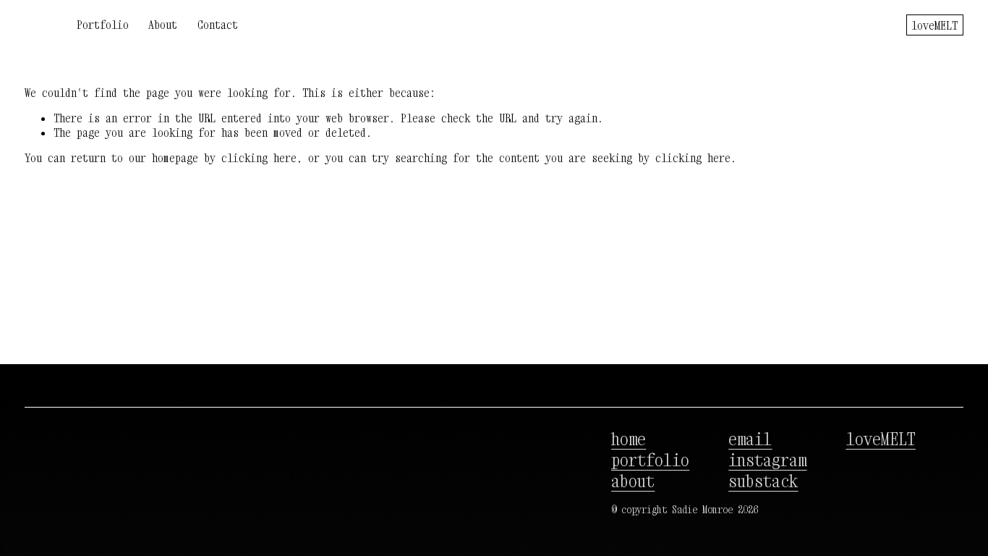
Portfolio (103, 24)
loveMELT (934, 25)
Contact (217, 24)
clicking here (259, 158)
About (162, 24)
